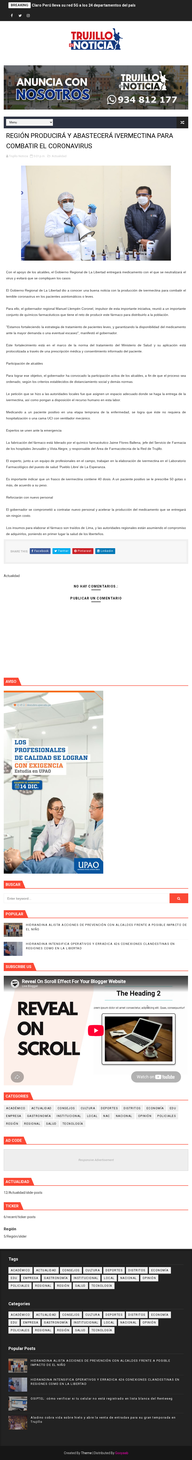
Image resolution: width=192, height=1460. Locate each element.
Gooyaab (121, 1453)
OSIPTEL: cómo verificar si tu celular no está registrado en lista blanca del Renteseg (102, 1398)
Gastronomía (39, 1116)
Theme (86, 1453)
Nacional (124, 1116)
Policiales (166, 1116)
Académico (16, 1108)
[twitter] (20, 16)
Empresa (13, 1116)
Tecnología (73, 1123)
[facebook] (11, 16)
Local (92, 1116)
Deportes (109, 1108)
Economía (155, 1108)
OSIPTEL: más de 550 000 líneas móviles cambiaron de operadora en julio (96, 5)
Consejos (66, 1108)
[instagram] (28, 16)
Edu (173, 1108)
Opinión (145, 1116)
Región (12, 1123)
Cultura (88, 1108)
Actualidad (59, 156)
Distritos (132, 1108)
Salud (51, 1123)
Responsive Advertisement (96, 1160)
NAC (106, 1116)
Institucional (69, 1116)
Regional (32, 1123)
